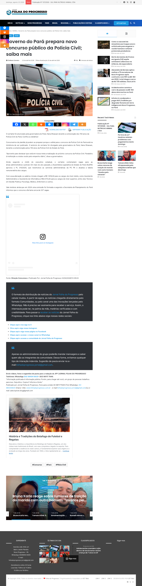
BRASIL (55, 23)
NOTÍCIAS (19, 23)
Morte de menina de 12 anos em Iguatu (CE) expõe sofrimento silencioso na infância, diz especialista (122, 60)
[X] (25, 124)
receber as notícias (50, 312)
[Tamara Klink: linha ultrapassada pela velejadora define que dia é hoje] (127, 156)
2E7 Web (86, 578)
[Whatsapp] (33, 124)
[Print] (41, 124)
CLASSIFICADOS (101, 23)
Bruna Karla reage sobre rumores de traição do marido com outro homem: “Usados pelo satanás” (105, 169)
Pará (49, 465)
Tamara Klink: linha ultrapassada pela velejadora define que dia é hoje (49, 498)
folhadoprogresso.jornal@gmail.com (34, 365)
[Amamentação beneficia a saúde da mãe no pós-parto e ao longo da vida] (54, 554)
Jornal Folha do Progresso (65, 294)
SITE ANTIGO (121, 23)
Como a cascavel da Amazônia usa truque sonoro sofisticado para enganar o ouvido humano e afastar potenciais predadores (123, 46)
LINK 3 (109, 578)
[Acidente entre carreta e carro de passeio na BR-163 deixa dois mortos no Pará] (104, 90)
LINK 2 (103, 578)
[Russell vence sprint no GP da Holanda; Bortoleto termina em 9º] (64, 554)
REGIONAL (65, 23)
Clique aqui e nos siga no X (21, 325)
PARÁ (47, 23)
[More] (82, 124)
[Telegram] (74, 124)
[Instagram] (66, 124)
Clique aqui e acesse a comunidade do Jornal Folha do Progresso (36, 338)
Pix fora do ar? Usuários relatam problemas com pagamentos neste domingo (126, 139)
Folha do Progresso (52, 578)
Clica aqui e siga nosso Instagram (23, 328)
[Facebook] (16, 124)
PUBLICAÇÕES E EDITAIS (82, 23)
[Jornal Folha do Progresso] (26, 12)
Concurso (37, 465)
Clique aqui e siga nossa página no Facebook (28, 331)
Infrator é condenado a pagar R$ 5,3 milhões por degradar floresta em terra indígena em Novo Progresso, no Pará (123, 103)
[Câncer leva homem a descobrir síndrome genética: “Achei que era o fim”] (44, 560)
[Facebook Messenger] (49, 124)
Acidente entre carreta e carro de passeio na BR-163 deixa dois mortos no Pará (122, 89)
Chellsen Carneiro (13, 60)
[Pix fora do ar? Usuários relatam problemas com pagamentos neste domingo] (127, 128)
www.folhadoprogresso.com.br (38, 388)
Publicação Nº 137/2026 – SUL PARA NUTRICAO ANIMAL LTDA (106, 127)
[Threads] (57, 124)
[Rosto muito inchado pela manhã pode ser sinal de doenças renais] (54, 560)
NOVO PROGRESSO (35, 23)
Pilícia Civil (61, 465)
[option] (49, 498)
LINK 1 (98, 578)
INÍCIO (10, 23)
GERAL (15, 31)
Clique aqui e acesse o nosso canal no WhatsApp (30, 335)
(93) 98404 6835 (31, 376)
